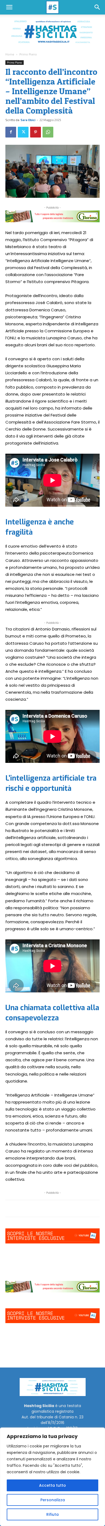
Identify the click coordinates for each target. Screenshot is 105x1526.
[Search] (97, 7)
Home (9, 54)
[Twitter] (23, 132)
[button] (9, 7)
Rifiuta (52, 1514)
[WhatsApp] (48, 132)
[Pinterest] (35, 132)
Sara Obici (27, 120)
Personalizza (52, 1500)
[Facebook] (10, 132)
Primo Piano (28, 54)
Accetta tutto (52, 1485)
